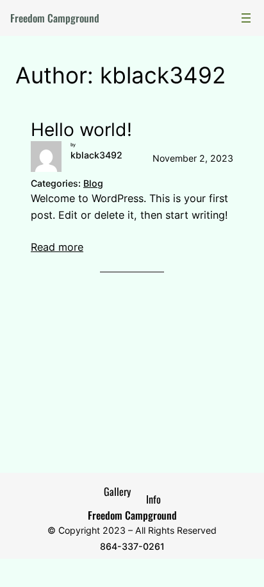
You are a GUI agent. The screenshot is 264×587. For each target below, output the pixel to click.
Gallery (117, 491)
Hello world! (81, 129)
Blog (93, 183)
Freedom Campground (54, 18)
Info (153, 499)
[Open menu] (246, 18)
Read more (57, 247)
